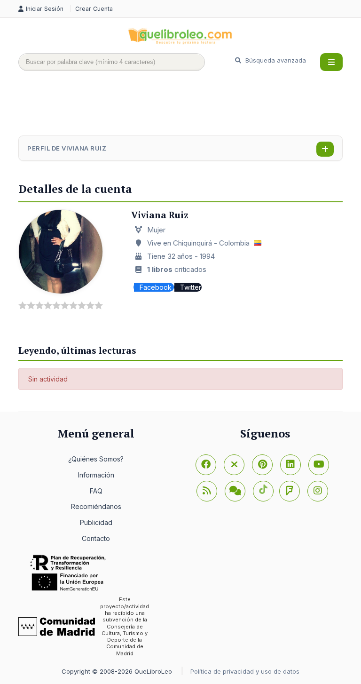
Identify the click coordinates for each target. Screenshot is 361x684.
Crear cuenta (94, 8)
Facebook (156, 287)
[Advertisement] (189, 107)
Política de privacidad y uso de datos (244, 671)
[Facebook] (206, 464)
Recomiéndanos (96, 506)
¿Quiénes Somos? (96, 459)
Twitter (190, 287)
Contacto (96, 538)
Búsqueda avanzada (274, 60)
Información (96, 475)
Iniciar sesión (45, 8)
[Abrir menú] (331, 62)
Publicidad (96, 522)
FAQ (96, 491)
